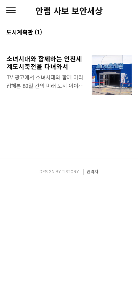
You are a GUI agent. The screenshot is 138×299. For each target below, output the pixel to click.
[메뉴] (11, 11)
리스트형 (127, 32)
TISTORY (70, 171)
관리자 (92, 171)
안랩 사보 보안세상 (69, 10)
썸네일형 (117, 32)
